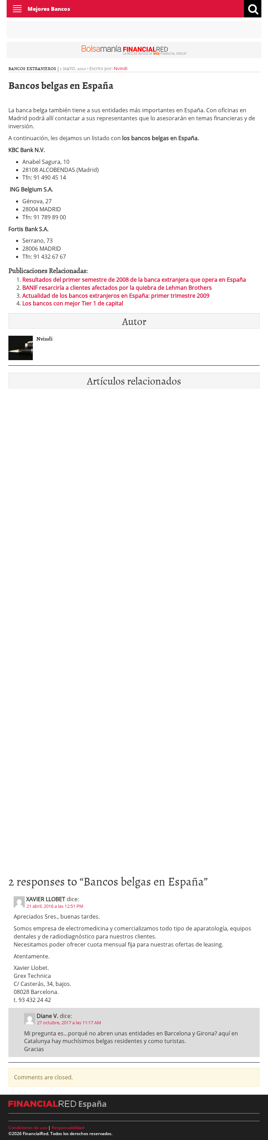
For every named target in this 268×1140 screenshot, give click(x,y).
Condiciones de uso (27, 1128)
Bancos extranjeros (32, 68)
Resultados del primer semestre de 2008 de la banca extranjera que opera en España (134, 279)
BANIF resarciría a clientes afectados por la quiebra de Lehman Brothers (117, 287)
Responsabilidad (68, 1128)
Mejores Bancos (49, 8)
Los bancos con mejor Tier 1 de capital (72, 303)
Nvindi (120, 68)
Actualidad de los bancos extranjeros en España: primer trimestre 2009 (115, 295)
